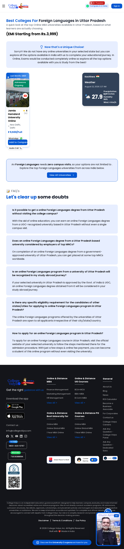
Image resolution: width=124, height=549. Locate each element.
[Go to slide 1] (16, 105)
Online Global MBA (56, 428)
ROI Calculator (110, 399)
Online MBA (52, 424)
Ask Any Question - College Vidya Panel (110, 433)
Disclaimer (43, 520)
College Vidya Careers (110, 423)
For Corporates (110, 413)
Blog (105, 390)
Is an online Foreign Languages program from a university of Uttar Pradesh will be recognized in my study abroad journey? (61, 273)
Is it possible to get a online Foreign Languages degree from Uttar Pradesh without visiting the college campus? (58, 211)
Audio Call (14, 148)
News (105, 395)
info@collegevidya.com (18, 430)
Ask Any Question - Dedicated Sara (108, 446)
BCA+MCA (80, 389)
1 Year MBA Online (55, 432)
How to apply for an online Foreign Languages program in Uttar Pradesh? (57, 333)
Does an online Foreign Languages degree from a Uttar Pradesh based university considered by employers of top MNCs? (56, 242)
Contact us (108, 417)
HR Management (55, 397)
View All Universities (60, 175)
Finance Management (57, 389)
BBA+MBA (79, 393)
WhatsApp (13, 138)
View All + (52, 402)
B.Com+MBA (81, 397)
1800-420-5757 (16, 445)
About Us (107, 386)
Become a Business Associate (108, 406)
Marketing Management (58, 393)
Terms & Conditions (62, 520)
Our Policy (81, 520)
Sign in (117, 6)
